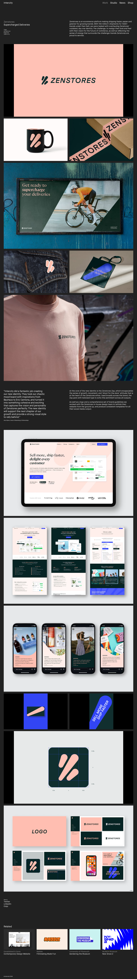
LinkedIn (7, 904)
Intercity (8, 2)
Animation (7, 31)
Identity (7, 34)
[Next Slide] (100, 338)
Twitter (7, 902)
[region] (68, 80)
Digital (6, 32)
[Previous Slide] (36, 338)
